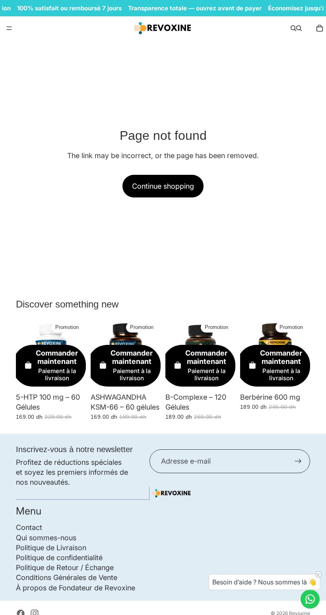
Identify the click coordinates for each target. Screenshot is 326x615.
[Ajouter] (73, 376)
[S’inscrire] (298, 461)
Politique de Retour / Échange (65, 567)
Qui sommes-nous (46, 537)
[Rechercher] (293, 28)
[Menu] (9, 28)
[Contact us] (310, 599)
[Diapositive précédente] (249, 354)
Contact (29, 527)
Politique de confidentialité (59, 557)
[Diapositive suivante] (301, 354)
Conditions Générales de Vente (66, 577)
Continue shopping (163, 186)
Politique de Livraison (51, 547)
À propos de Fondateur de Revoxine (75, 587)
